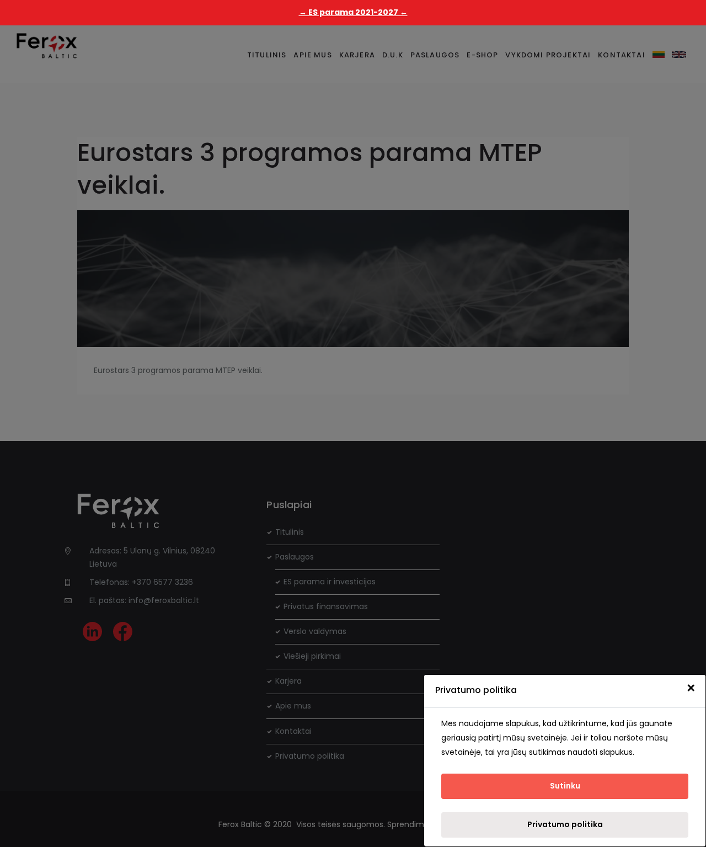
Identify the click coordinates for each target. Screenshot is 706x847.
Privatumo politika (565, 824)
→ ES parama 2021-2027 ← (353, 12)
